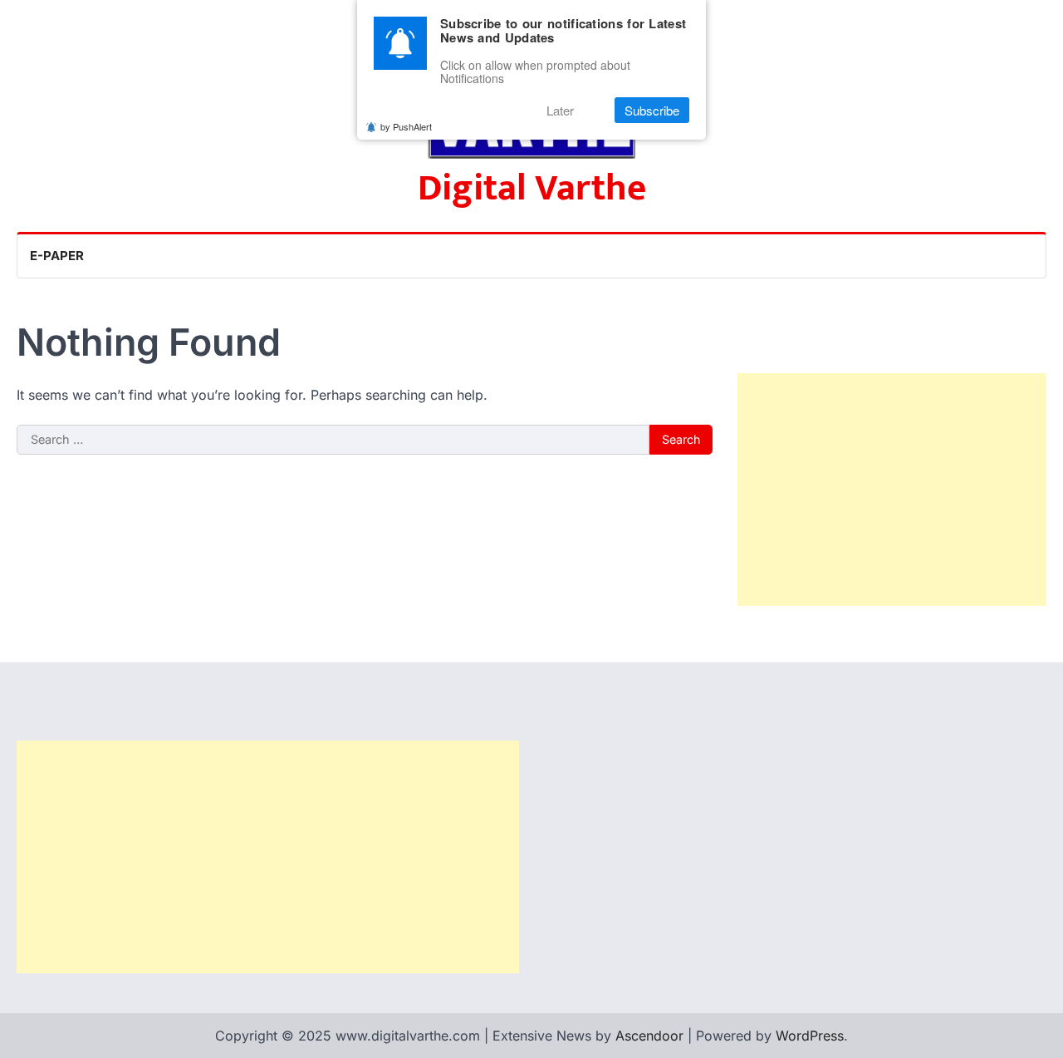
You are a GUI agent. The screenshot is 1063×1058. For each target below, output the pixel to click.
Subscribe (652, 110)
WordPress (810, 1035)
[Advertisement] (891, 489)
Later (560, 110)
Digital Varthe (532, 188)
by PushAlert (406, 126)
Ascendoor (649, 1035)
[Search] (1033, 256)
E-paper (57, 255)
